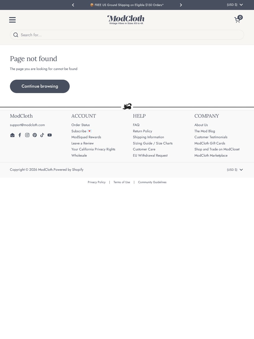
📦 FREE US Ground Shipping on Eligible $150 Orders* (127, 5)
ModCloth (45, 169)
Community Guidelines (152, 182)
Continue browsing (40, 86)
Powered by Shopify (68, 169)
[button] (239, 20)
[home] (125, 20)
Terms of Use (122, 182)
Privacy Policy (96, 182)
